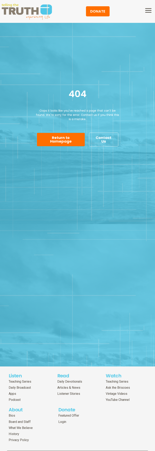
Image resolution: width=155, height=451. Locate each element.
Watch (113, 375)
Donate (66, 409)
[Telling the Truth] (27, 12)
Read (63, 375)
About (16, 409)
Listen (15, 375)
